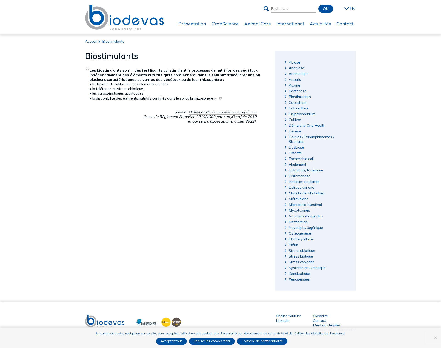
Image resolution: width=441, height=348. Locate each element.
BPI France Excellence (170, 321)
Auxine (294, 85)
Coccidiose (297, 102)
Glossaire (320, 316)
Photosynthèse (301, 239)
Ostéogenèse (300, 233)
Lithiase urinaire (301, 187)
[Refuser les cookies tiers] (435, 337)
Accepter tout (171, 341)
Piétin (293, 244)
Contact (319, 320)
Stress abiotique (302, 250)
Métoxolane (298, 198)
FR (352, 8)
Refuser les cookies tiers (212, 341)
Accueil (91, 41)
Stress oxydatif (301, 262)
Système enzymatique (307, 267)
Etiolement (297, 164)
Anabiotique (298, 73)
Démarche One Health (307, 125)
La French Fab (143, 321)
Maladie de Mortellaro (306, 193)
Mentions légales (327, 325)
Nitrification (298, 221)
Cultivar (295, 119)
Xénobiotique (299, 273)
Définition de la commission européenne (223, 112)
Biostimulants (300, 96)
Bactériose (297, 91)
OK (325, 8)
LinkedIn (283, 320)
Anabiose (296, 68)
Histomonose (300, 176)
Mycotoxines (299, 210)
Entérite (295, 153)
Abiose (294, 62)
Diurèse (295, 131)
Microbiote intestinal (305, 204)
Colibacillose (299, 108)
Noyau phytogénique (306, 227)
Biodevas (92, 317)
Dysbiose (296, 147)
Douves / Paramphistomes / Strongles (311, 139)
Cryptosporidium (302, 114)
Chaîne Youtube (288, 316)
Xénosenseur (299, 279)
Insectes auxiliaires (304, 181)
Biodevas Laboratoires (124, 8)
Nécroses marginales (306, 216)
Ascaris (295, 79)
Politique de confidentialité (262, 341)
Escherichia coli (301, 158)
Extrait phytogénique (306, 170)
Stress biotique (301, 256)
